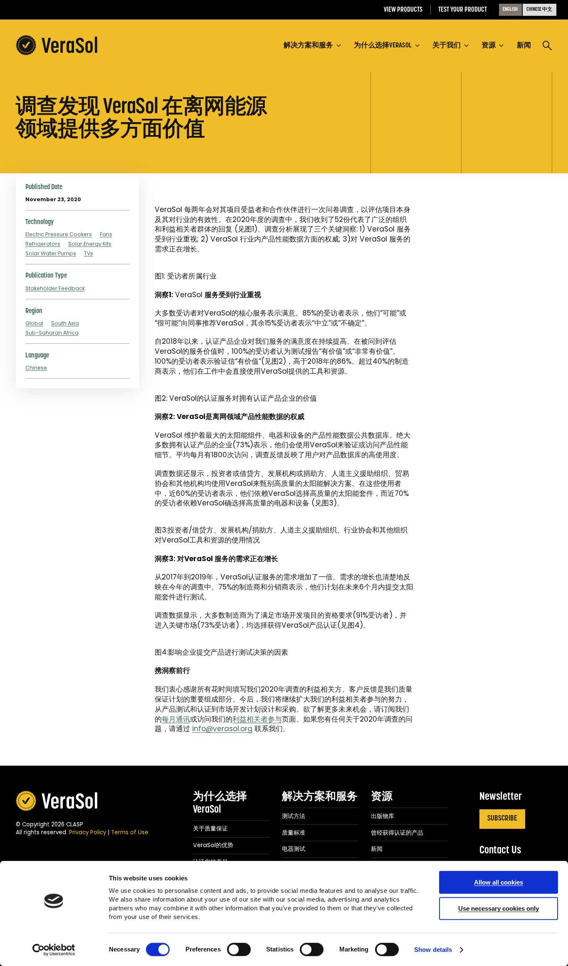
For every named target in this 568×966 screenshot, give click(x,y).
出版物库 (382, 816)
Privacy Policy (87, 832)
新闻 (377, 849)
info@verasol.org (222, 729)
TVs (88, 253)
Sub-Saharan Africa (52, 332)
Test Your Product (462, 9)
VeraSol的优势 (213, 845)
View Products (403, 9)
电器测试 (293, 849)
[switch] (239, 949)
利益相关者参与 (257, 719)
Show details (433, 950)
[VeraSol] (56, 45)
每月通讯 (176, 719)
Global (34, 323)
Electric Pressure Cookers (58, 234)
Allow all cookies (498, 882)
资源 (382, 797)
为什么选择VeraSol (220, 803)
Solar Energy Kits (89, 243)
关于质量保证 (210, 828)
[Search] (547, 46)
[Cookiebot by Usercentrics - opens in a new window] (53, 950)
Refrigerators (42, 243)
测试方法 (293, 816)
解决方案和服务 (320, 797)
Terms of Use (129, 832)
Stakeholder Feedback (55, 288)
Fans (106, 234)
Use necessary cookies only (498, 908)
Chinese (36, 367)
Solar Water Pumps (50, 253)
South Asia (65, 323)
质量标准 (293, 832)
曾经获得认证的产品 (397, 832)
